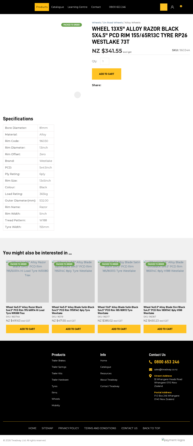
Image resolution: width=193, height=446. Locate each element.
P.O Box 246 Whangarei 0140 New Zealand (166, 396)
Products (41, 7)
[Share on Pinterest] (117, 85)
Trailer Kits (57, 373)
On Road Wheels (113, 22)
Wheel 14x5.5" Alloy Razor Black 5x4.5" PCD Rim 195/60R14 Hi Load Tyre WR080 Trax (25, 310)
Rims (54, 392)
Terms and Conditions (100, 428)
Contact (96, 7)
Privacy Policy (68, 428)
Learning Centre (77, 7)
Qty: (94, 61)
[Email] (112, 85)
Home (103, 360)
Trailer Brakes (58, 360)
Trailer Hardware (60, 379)
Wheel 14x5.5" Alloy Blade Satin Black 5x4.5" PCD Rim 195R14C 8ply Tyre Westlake (73, 310)
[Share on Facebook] (103, 85)
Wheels (96, 22)
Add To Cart (27, 329)
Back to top (151, 428)
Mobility (56, 405)
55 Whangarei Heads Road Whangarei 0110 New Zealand (168, 381)
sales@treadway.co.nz (165, 369)
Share (96, 85)
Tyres (54, 386)
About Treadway (108, 379)
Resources (105, 373)
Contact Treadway (109, 386)
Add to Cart (106, 74)
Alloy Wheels (133, 22)
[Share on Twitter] (107, 85)
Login (172, 7)
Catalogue (57, 7)
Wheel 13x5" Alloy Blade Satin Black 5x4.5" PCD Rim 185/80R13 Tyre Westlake (118, 310)
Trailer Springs (59, 367)
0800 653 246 (117, 7)
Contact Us (129, 428)
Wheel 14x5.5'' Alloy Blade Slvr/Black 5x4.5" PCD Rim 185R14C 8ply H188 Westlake (164, 310)
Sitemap (47, 428)
